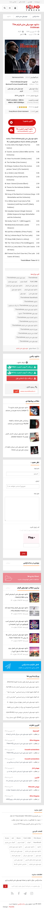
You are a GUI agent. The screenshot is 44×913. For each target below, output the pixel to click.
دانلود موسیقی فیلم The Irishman (26, 310)
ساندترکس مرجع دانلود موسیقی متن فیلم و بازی (33, 8)
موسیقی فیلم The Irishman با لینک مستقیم (23, 306)
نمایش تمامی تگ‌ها (20, 864)
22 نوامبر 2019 (19, 96)
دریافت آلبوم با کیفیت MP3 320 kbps (20, 367)
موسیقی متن (18, 89)
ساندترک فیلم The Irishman (28, 321)
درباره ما (37, 2)
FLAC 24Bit (27, 838)
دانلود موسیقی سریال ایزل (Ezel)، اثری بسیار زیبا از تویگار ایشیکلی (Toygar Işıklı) (22, 717)
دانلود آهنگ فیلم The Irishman (27, 318)
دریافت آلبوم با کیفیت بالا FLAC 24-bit (20, 373)
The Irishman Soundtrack (28, 298)
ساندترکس (36, 16)
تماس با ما (13, 2)
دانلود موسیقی (16, 290)
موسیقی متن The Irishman (28, 341)
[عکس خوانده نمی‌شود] (31, 538)
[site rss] (12, 893)
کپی (16, 391)
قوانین (30, 2)
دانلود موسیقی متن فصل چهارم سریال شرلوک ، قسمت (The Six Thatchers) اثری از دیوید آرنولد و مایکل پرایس (22, 702)
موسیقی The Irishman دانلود (27, 314)
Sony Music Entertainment (19, 111)
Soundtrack (37, 843)
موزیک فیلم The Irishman (28, 329)
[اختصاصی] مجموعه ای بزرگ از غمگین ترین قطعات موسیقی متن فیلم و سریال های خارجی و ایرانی (22, 707)
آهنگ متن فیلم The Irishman (27, 333)
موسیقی (23, 294)
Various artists (17, 77)
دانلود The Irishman (30, 302)
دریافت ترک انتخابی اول (24, 378)
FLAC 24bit (33, 282)
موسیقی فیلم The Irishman (16, 278)
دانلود (39, 847)
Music (19, 838)
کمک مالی (22, 2)
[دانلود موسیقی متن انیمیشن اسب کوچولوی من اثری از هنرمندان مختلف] (34, 625)
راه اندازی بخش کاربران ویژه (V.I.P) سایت (27, 824)
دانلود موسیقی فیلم (31, 290)
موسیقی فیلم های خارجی (33, 860)
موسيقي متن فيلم (16, 851)
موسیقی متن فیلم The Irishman (26, 337)
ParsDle (11, 907)
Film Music (37, 838)
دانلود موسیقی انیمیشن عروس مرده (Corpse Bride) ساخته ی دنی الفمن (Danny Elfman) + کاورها (22, 712)
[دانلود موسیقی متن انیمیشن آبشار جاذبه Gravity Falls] (34, 598)
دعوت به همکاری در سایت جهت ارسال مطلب (26, 820)
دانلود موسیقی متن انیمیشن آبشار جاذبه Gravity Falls (22, 687)
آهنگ (29, 843)
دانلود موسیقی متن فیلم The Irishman (24, 325)
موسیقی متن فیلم (21, 16)
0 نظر (22, 34)
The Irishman (32, 278)
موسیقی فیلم (12, 282)
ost (13, 838)
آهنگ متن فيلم (10, 843)
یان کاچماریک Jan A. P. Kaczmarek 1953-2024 (25, 816)
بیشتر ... (7, 563)
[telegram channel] (25, 893)
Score (7, 838)
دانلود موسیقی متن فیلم (14, 286)
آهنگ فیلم (23, 282)
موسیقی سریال (28, 856)
